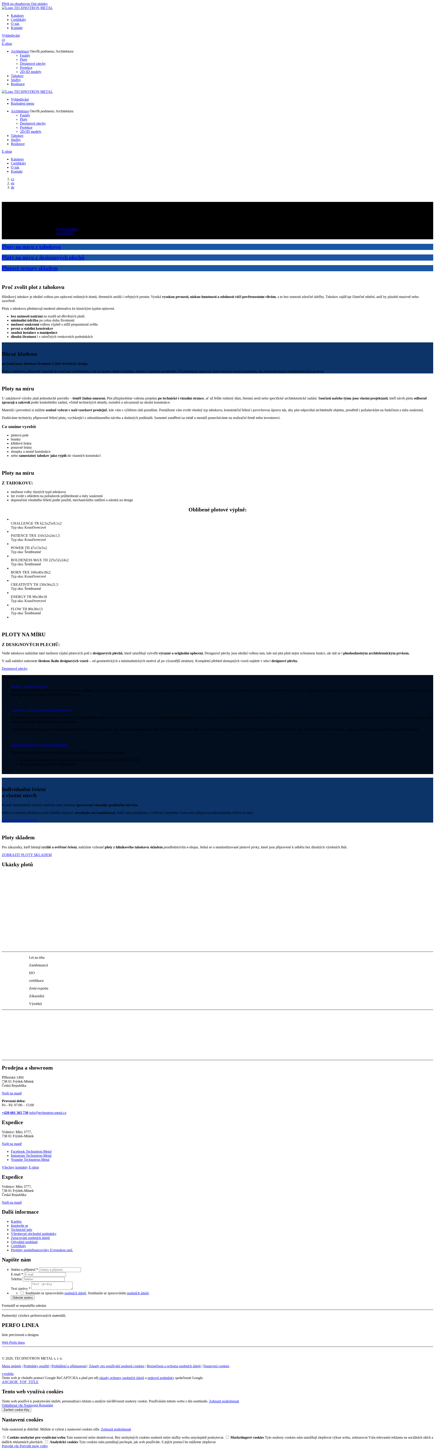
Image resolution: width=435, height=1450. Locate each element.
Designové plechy (33, 63)
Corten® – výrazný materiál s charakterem (41, 710)
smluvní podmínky (160, 1378)
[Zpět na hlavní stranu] (27, 8)
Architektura (20, 51)
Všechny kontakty (15, 1167)
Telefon (17, 1279)
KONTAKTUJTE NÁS (19, 820)
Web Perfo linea (13, 1342)
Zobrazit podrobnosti (224, 1401)
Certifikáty (18, 20)
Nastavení (31, 1405)
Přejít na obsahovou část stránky (25, 4)
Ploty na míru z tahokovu (31, 247)
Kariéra (16, 1221)
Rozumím (46, 1405)
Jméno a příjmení (24, 1269)
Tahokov (17, 76)
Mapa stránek (11, 1366)
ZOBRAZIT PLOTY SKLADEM (27, 855)
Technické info (21, 1230)
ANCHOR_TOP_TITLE (20, 1382)
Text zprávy (21, 1288)
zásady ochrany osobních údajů (121, 1378)
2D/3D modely (30, 72)
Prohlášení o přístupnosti (69, 1366)
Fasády (25, 55)
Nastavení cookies (216, 1366)
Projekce (26, 68)
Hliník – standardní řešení (29, 686)
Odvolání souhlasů (24, 1242)
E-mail (17, 1274)
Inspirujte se (19, 1225)
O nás (15, 24)
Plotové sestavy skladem (30, 268)
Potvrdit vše (11, 1446)
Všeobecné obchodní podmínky (33, 1234)
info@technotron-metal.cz (47, 1113)
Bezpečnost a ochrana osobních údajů (174, 1366)
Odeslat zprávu (23, 1297)
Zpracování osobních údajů (30, 1238)
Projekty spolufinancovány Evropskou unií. (42, 1250)
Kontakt (16, 28)
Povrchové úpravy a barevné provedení (39, 745)
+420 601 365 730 (15, 1113)
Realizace (18, 84)
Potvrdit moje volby (34, 1446)
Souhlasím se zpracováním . (119, 1293)
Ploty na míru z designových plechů (43, 257)
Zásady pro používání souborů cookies (116, 1366)
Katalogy (17, 15)
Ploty (23, 59)
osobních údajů (75, 1293)
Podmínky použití (36, 1366)
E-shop (7, 44)
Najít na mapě (12, 1093)
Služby (16, 80)
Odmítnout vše (13, 1405)
